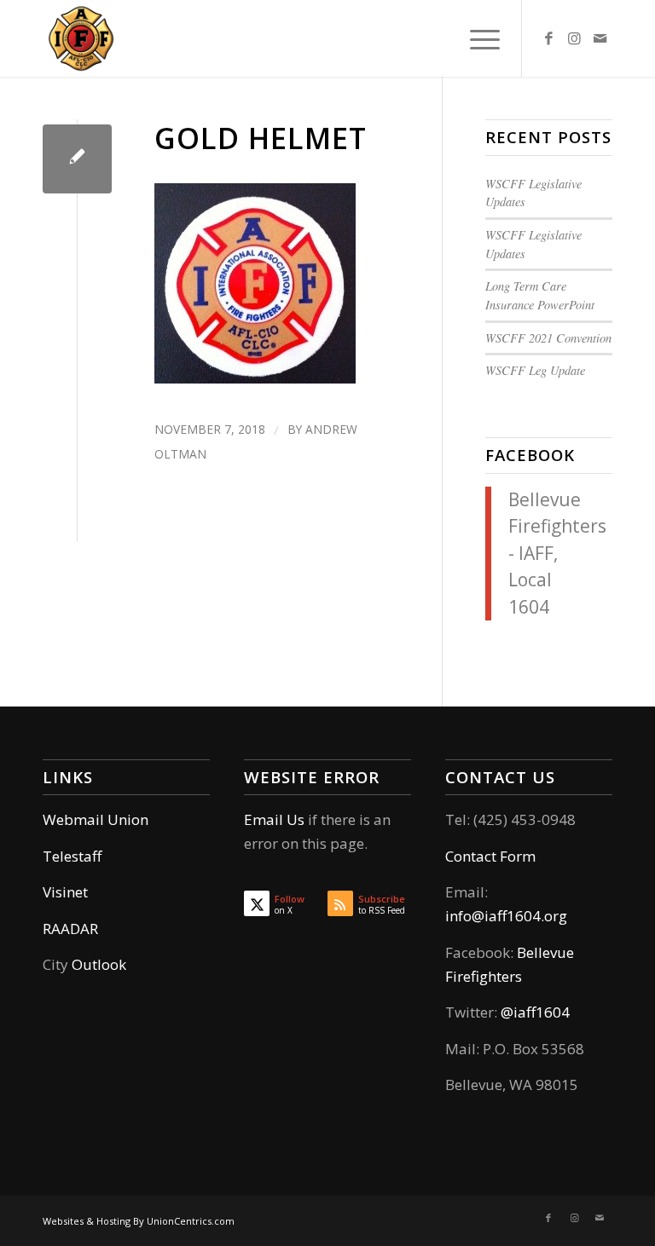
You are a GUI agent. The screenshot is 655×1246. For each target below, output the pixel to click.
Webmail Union (95, 819)
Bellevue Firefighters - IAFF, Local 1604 (557, 553)
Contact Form (490, 856)
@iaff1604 (535, 1012)
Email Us (274, 819)
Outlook (99, 964)
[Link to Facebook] (548, 38)
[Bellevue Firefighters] (81, 38)
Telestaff (72, 856)
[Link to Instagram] (574, 38)
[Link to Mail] (599, 38)
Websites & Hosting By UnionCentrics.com (139, 1220)
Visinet (65, 892)
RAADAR (70, 928)
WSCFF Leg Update (535, 370)
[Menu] (476, 38)
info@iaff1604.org (506, 916)
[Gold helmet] (77, 158)
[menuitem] (476, 38)
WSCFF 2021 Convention (548, 338)
